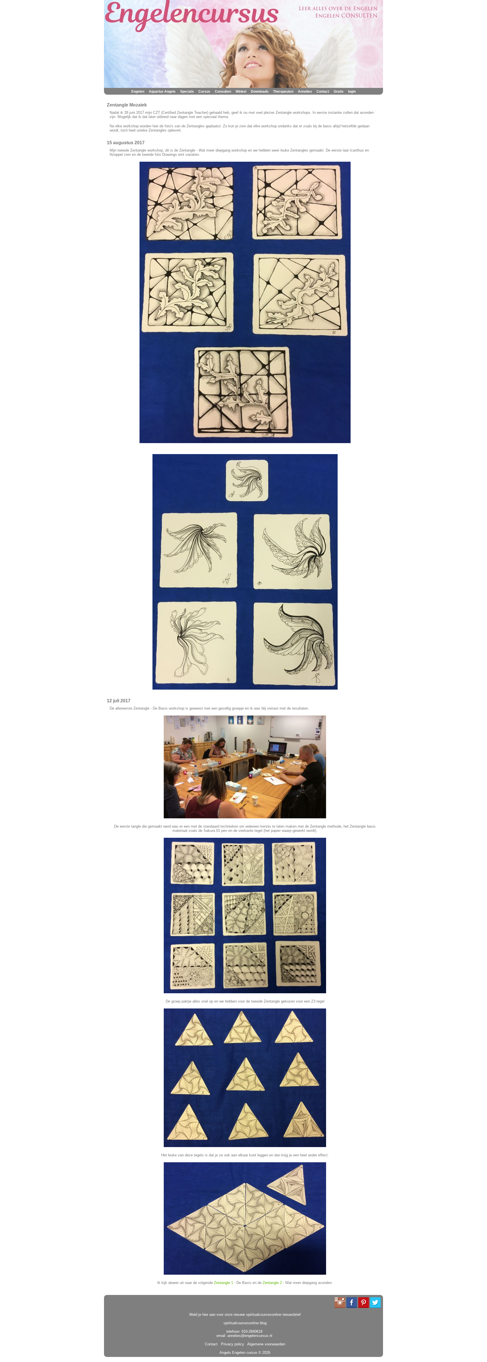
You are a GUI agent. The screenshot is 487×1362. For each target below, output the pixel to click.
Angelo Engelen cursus (238, 1352)
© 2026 (263, 1352)
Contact (322, 92)
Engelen (137, 92)
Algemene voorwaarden (265, 1344)
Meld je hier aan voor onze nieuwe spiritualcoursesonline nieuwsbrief (245, 1314)
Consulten (223, 92)
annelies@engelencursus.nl (249, 1336)
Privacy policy (231, 1344)
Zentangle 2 (272, 1283)
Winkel (241, 92)
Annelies (305, 92)
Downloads (260, 92)
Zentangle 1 (223, 1283)
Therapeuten (283, 92)
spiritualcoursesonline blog (245, 1323)
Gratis (339, 92)
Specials (187, 92)
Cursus (204, 92)
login (352, 92)
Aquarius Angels (162, 92)
